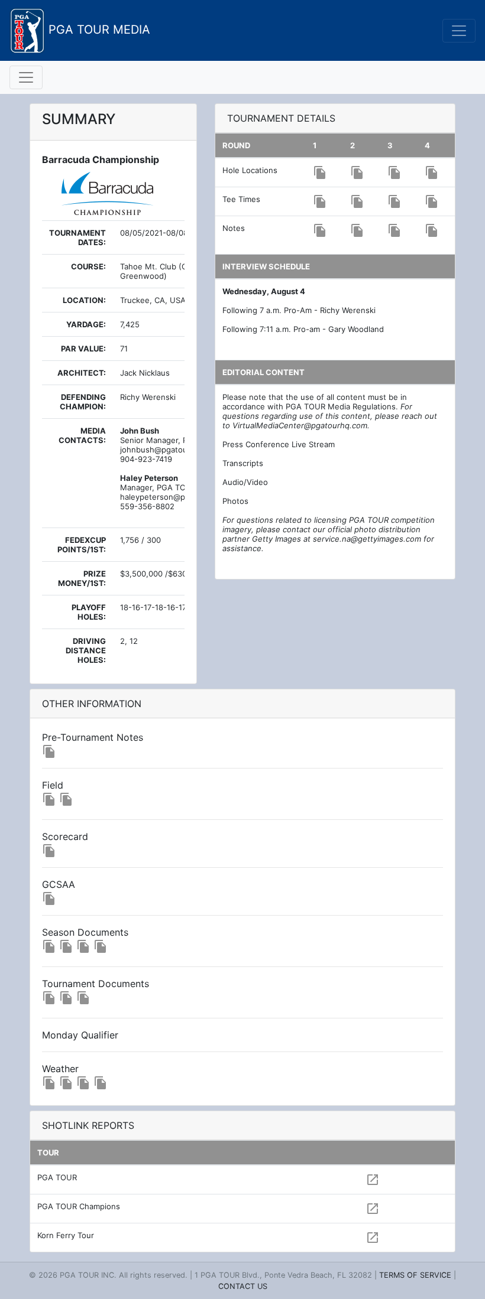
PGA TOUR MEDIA (97, 29)
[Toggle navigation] (459, 31)
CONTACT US (242, 1286)
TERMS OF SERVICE (415, 1275)
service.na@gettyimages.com (367, 538)
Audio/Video (245, 482)
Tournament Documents (95, 983)
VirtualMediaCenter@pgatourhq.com (299, 425)
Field (52, 785)
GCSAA (58, 884)
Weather (60, 1069)
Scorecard (65, 836)
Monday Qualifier (80, 1035)
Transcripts (242, 463)
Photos (235, 501)
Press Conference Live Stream (278, 444)
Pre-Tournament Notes (92, 737)
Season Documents (85, 932)
